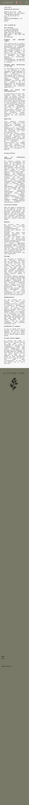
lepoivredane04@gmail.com (13, 18)
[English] (20, 2)
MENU (2, 658)
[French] (16, 2)
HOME (2, 656)
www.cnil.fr (9, 87)
